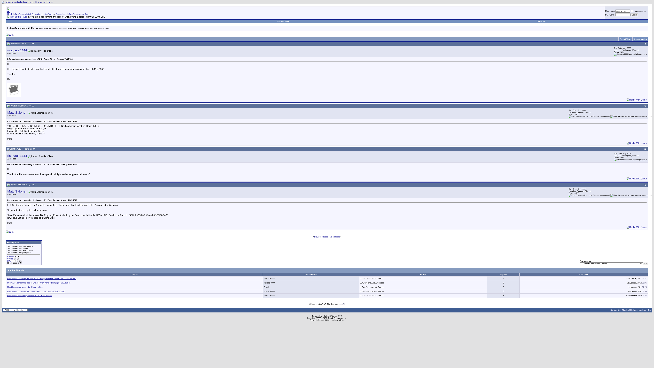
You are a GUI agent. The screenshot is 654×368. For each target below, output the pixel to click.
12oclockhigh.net (630, 310)
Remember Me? (640, 12)
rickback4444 (17, 50)
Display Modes (640, 39)
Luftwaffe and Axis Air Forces (79, 14)
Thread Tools (625, 39)
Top (649, 310)
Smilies (10, 259)
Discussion (60, 14)
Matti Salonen (17, 112)
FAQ (70, 21)
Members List (283, 21)
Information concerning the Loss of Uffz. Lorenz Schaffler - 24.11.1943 (36, 291)
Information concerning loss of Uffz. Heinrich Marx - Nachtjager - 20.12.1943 (38, 283)
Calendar (541, 21)
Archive (642, 310)
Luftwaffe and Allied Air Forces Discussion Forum (33, 14)
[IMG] (9, 261)
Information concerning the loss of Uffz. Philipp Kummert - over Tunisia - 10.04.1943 (41, 279)
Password (609, 15)
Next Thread (335, 237)
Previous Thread (321, 237)
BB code (10, 257)
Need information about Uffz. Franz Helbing (25, 287)
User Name (610, 11)
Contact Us (615, 310)
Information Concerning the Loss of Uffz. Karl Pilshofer (29, 296)
